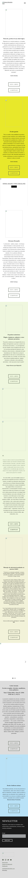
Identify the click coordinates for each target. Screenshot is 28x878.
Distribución (5, 866)
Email (3, 833)
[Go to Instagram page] (5, 860)
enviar (7, 840)
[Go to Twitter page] (8, 860)
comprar (14, 90)
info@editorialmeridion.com (8, 868)
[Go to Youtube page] (11, 860)
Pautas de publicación (7, 864)
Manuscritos (5, 862)
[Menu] (25, 3)
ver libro (14, 84)
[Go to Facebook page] (3, 860)
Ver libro (14, 524)
